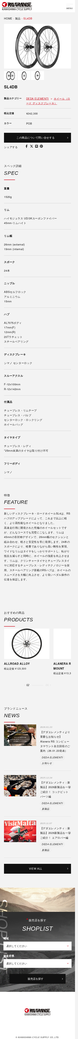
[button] (25, 685)
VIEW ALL (35, 868)
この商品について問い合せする (35, 137)
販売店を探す (35, 979)
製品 (18, 18)
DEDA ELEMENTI (37, 98)
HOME (8, 18)
